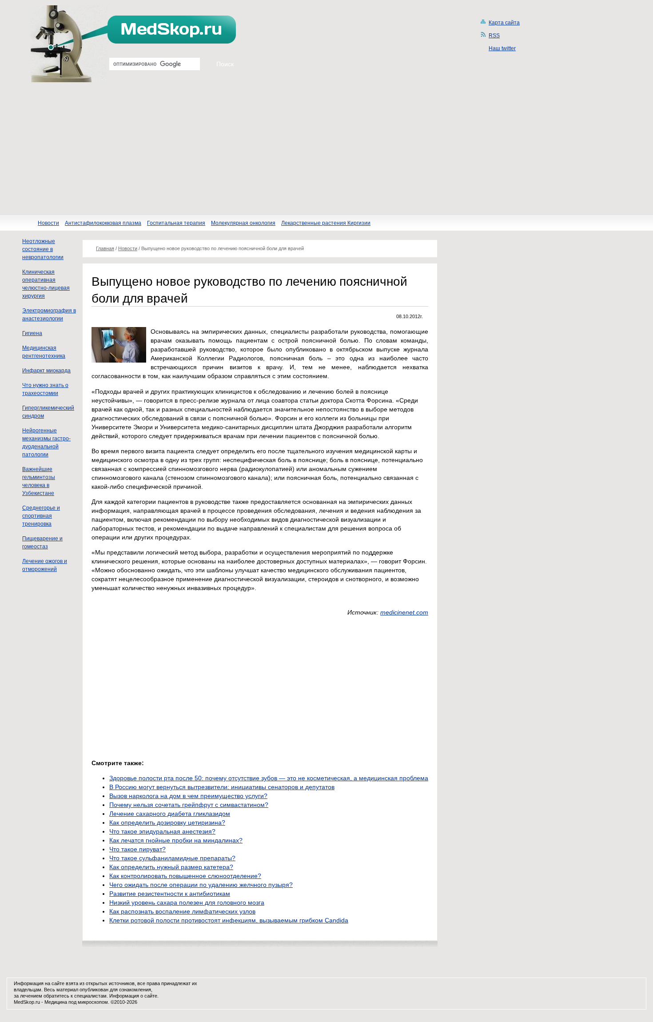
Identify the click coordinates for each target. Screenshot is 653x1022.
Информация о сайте (133, 995)
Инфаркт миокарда (46, 370)
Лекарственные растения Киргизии (325, 223)
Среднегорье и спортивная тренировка (41, 516)
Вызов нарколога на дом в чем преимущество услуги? (188, 795)
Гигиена (32, 333)
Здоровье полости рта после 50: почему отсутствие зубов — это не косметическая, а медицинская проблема (268, 778)
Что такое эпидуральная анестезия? (162, 831)
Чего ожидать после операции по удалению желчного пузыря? (201, 884)
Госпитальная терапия (176, 223)
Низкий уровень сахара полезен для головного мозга (186, 902)
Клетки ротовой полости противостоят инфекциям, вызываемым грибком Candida (228, 920)
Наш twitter (502, 48)
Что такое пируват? (137, 849)
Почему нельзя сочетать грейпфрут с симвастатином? (188, 804)
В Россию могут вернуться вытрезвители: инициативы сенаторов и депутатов (221, 786)
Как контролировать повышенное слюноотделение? (185, 875)
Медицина (55, 1002)
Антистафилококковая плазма (103, 223)
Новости (48, 223)
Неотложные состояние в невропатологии (43, 249)
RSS (494, 35)
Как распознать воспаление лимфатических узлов (182, 911)
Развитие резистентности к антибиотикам (169, 893)
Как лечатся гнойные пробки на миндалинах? (176, 840)
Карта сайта (504, 23)
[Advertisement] (326, 149)
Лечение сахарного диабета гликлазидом (169, 813)
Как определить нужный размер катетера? (171, 866)
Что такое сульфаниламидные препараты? (172, 858)
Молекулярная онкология (243, 223)
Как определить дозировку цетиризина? (167, 822)
